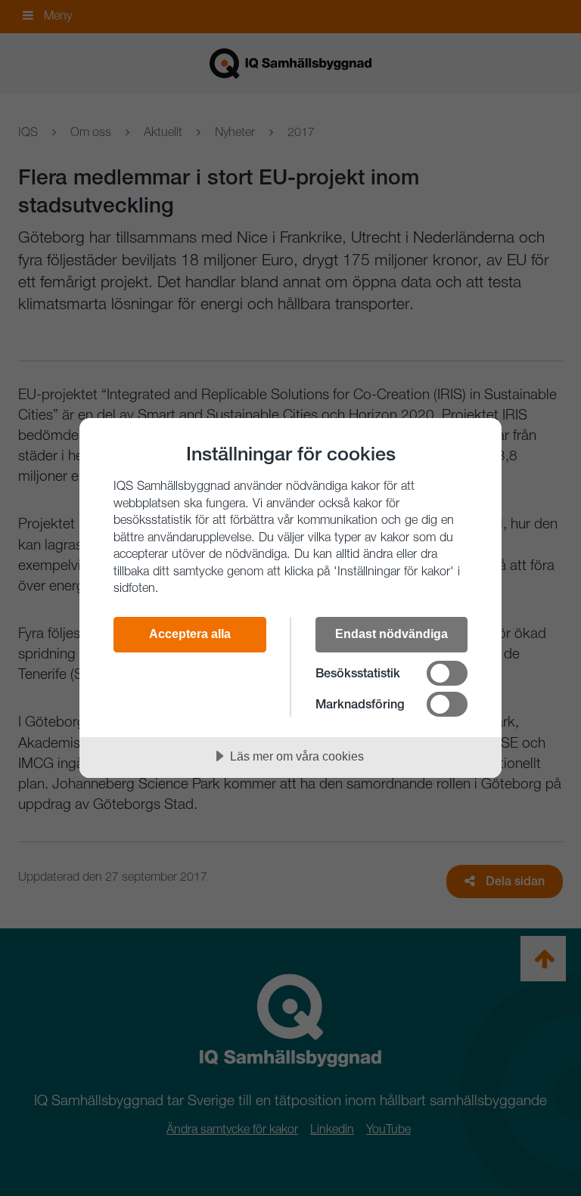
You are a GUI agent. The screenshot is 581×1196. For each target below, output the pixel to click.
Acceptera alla (190, 633)
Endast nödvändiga (391, 633)
